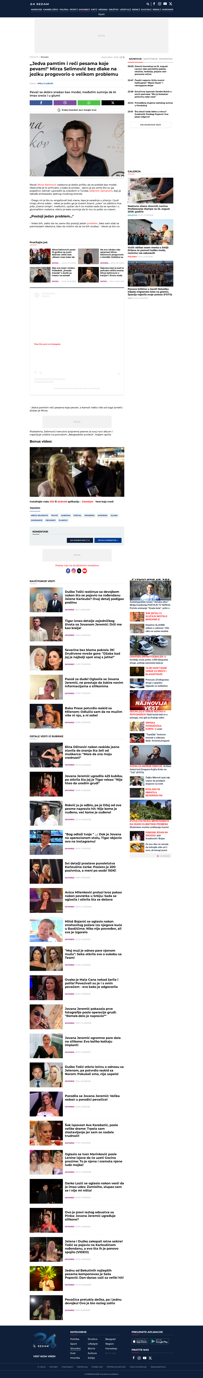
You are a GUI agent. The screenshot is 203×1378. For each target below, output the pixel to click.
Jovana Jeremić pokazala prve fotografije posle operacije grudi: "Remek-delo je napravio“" (90, 1012)
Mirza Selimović (47, 185)
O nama (41, 1367)
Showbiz (84, 9)
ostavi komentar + (108, 540)
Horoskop (167, 9)
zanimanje (36, 520)
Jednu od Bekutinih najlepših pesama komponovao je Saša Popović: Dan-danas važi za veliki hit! (94, 1274)
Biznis (135, 9)
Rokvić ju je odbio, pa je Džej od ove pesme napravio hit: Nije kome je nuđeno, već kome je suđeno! (93, 809)
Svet (93, 9)
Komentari (165, 59)
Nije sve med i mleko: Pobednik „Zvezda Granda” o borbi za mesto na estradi (63, 272)
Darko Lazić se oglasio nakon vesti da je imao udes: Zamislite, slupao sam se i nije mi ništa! (94, 1187)
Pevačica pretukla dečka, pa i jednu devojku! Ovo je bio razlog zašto (93, 1301)
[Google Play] (159, 1341)
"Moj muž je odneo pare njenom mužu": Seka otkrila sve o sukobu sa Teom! (93, 954)
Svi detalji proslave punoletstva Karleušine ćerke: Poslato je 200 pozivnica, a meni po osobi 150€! (90, 867)
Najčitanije (150, 59)
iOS (52, 502)
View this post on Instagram (47, 344)
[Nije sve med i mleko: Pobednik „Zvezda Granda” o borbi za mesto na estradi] (40, 275)
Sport (73, 9)
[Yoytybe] (165, 4)
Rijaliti (101, 14)
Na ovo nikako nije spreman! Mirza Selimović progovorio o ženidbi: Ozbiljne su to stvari (112, 254)
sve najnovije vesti (150, 124)
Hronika (102, 9)
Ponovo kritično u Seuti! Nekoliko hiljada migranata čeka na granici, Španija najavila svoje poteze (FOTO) (150, 292)
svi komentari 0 (80, 540)
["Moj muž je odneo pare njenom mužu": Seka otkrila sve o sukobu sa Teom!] (46, 958)
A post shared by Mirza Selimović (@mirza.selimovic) (77, 388)
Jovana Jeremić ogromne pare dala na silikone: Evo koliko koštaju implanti (93, 1041)
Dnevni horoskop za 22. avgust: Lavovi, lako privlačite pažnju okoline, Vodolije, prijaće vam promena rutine (151, 70)
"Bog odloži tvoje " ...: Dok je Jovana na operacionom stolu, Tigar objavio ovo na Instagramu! (93, 838)
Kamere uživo (50, 9)
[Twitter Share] (113, 102)
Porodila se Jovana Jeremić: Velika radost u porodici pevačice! (92, 1098)
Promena (90, 515)
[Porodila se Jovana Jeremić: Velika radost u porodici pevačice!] (46, 1104)
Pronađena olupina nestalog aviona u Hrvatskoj (154, 104)
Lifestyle (125, 9)
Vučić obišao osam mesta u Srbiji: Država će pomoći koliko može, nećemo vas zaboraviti (148, 250)
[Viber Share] (65, 102)
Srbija (156, 9)
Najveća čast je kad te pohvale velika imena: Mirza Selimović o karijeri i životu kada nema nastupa (112, 272)
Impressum (67, 1367)
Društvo (113, 9)
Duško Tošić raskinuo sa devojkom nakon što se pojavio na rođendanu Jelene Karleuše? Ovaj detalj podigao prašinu (94, 597)
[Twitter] (170, 4)
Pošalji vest (97, 1367)
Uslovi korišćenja (138, 1367)
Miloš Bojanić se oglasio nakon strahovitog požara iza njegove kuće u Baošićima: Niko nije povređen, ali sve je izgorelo (93, 927)
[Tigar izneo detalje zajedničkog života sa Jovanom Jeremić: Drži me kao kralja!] (46, 629)
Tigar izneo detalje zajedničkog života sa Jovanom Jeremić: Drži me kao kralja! (93, 624)
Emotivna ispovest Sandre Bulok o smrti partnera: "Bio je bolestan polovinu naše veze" (153, 94)
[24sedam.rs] (39, 4)
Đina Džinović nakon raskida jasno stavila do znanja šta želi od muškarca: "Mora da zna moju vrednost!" (92, 752)
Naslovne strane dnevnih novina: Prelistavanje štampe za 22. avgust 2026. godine (149, 209)
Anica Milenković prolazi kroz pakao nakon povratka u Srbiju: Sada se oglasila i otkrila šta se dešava (93, 896)
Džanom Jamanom (101, 191)
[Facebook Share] (41, 102)
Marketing (82, 1367)
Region (109, 1344)
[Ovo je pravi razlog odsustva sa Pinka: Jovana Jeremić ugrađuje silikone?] (46, 1220)
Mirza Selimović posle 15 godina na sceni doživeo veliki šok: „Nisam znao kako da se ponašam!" (63, 254)
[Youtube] (85, 570)
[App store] (140, 1341)
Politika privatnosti (116, 1367)
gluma (114, 515)
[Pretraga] (148, 4)
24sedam (87, 502)
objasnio (51, 520)
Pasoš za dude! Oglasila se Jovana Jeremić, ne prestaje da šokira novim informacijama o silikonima (94, 682)
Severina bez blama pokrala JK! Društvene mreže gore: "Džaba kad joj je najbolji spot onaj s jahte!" (92, 653)
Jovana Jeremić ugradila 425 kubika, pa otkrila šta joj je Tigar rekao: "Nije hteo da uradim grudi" (94, 779)
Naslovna (34, 57)
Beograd (110, 1339)
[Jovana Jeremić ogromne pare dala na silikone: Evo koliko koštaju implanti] (46, 1046)
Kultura (146, 9)
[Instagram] (159, 4)
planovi (63, 520)
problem (92, 223)
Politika (64, 9)
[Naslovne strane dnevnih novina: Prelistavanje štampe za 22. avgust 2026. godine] (150, 190)
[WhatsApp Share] (89, 102)
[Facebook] (154, 4)
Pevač (54, 515)
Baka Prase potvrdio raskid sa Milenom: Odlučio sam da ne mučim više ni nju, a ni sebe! (93, 712)
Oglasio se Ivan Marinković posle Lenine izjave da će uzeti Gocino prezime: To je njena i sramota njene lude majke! (93, 1160)
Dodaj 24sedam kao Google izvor (79, 110)
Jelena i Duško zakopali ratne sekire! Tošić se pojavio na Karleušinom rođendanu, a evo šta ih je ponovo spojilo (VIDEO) (94, 1247)
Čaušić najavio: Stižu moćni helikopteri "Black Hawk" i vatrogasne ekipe (149, 83)
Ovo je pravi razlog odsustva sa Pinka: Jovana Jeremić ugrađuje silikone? (90, 1216)
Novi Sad (110, 1353)
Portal (77, 515)
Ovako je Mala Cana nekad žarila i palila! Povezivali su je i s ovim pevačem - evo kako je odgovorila (91, 983)
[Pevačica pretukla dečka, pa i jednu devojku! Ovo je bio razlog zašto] (46, 1307)
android (62, 502)
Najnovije (36, 9)
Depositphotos (158, 1367)
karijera (102, 515)
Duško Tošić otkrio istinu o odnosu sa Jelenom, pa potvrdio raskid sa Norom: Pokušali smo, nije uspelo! (94, 1070)
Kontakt (54, 1367)
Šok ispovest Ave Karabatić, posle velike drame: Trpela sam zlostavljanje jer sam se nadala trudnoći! (91, 1130)
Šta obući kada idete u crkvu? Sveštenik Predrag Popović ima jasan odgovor (151, 114)
